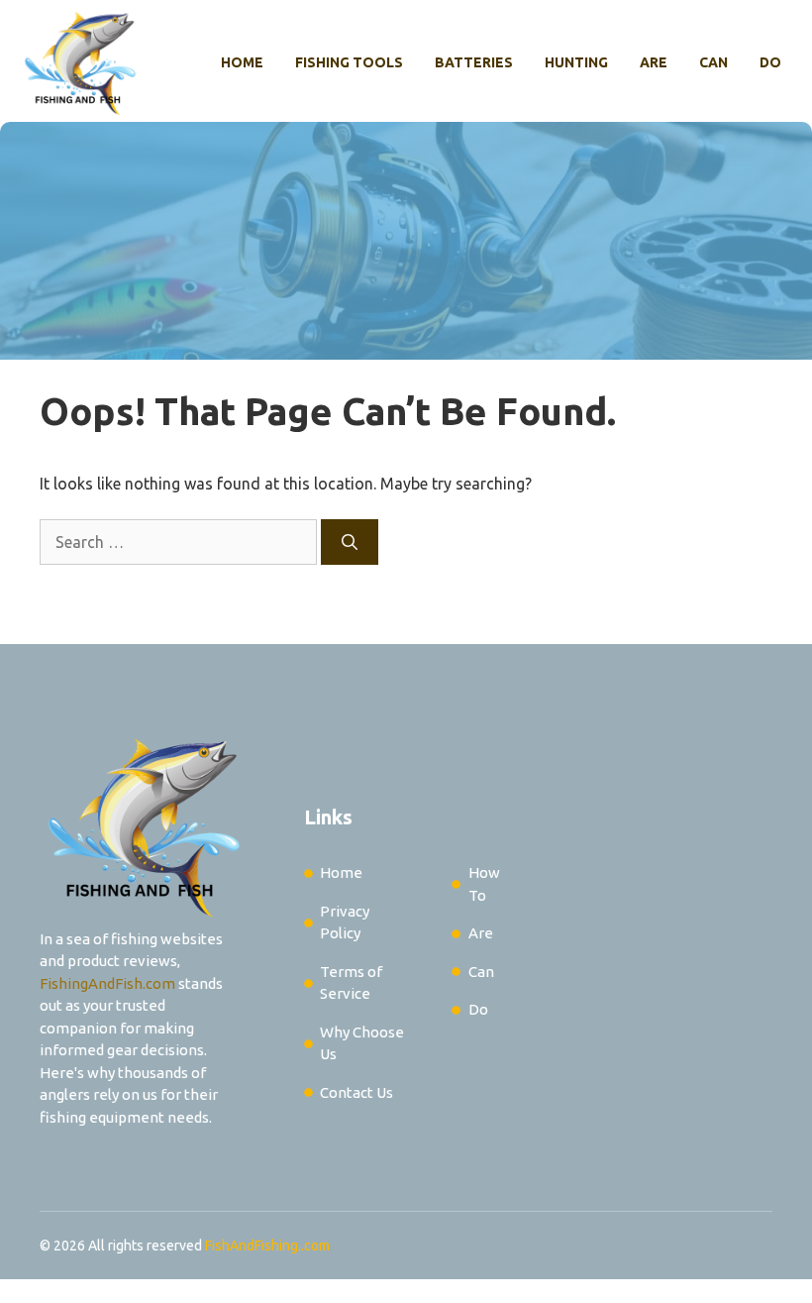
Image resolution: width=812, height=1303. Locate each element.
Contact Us (356, 1092)
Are (653, 62)
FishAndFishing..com (267, 1245)
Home (242, 62)
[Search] (349, 542)
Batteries (474, 62)
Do (770, 62)
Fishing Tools (349, 62)
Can (713, 62)
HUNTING (576, 62)
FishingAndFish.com (107, 983)
